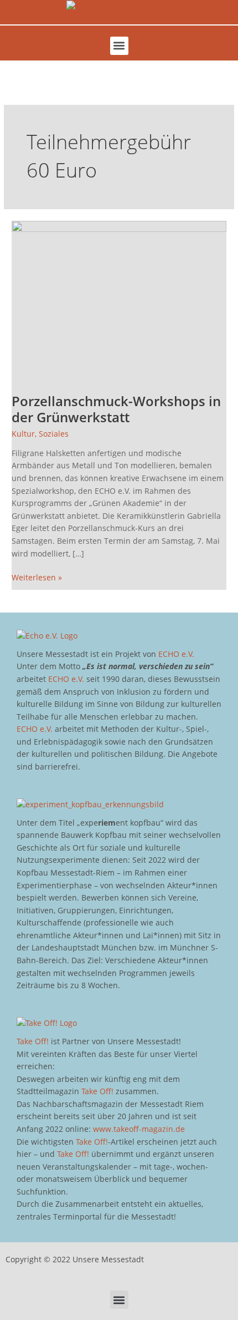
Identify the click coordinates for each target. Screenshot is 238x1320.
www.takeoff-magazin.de (139, 1129)
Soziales (54, 433)
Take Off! (33, 1041)
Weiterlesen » (37, 577)
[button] (119, 46)
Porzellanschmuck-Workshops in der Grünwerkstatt (116, 409)
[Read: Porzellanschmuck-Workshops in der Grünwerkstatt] (119, 300)
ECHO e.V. (176, 654)
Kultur (23, 433)
